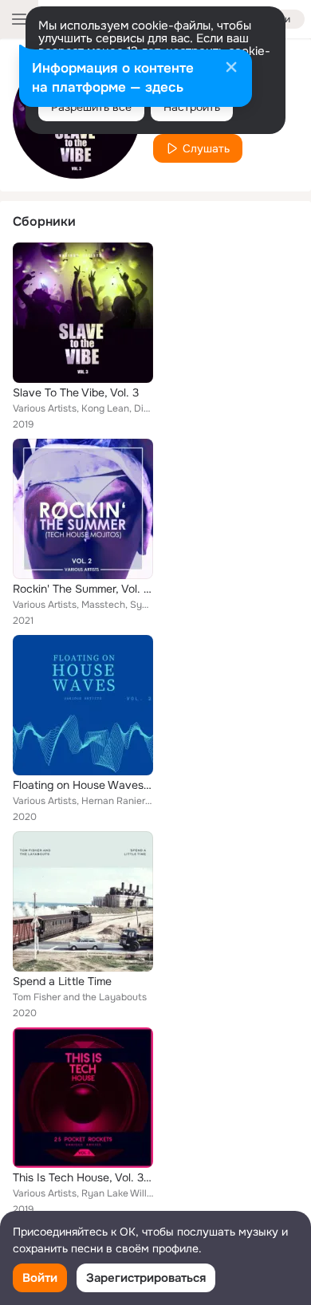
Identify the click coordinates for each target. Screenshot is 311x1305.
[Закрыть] (231, 68)
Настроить (191, 107)
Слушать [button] (206, 148)
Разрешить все (91, 107)
